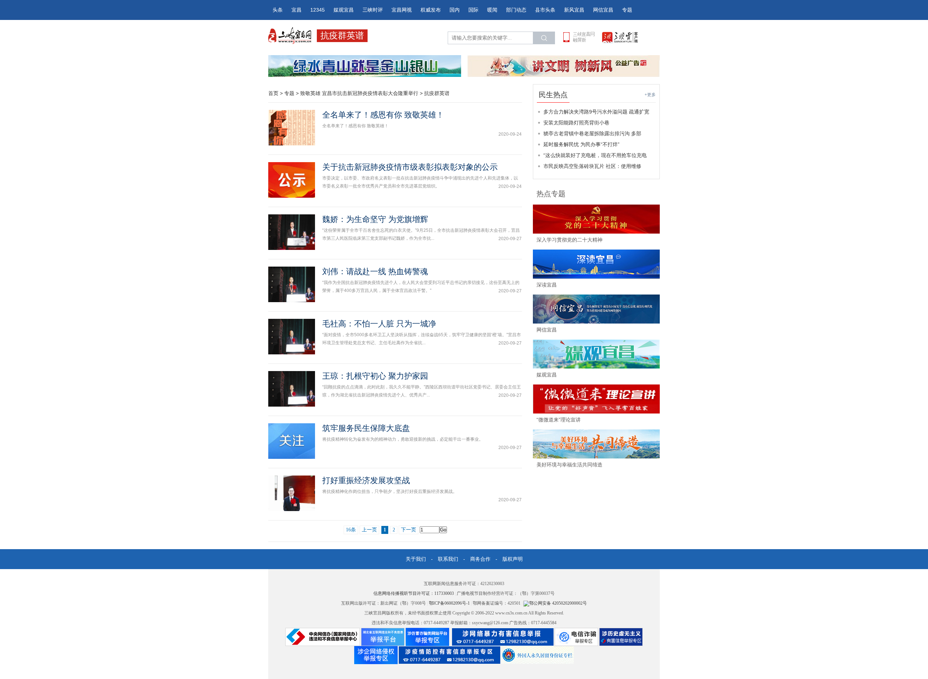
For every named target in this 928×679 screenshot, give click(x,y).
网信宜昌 (603, 10)
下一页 (408, 529)
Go (443, 529)
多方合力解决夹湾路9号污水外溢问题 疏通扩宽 (596, 112)
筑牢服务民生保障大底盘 (366, 428)
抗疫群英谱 (437, 93)
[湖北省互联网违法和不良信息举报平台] (383, 636)
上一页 (369, 529)
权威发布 (430, 10)
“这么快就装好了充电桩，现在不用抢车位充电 (595, 155)
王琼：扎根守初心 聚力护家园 (375, 375)
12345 (317, 10)
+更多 (650, 94)
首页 (273, 93)
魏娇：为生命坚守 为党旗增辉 (375, 219)
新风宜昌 (574, 10)
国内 (455, 10)
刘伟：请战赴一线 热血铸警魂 (375, 271)
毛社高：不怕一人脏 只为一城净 (379, 323)
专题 (627, 10)
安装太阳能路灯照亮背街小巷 (576, 122)
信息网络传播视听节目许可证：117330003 (414, 593)
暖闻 (492, 10)
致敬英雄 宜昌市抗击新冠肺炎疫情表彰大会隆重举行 (359, 93)
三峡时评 (372, 10)
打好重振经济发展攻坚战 (366, 480)
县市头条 (545, 10)
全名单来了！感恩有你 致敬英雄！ (383, 114)
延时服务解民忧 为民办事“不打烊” (581, 144)
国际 (473, 10)
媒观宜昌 (344, 10)
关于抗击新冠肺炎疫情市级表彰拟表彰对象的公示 (410, 167)
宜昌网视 (402, 10)
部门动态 (516, 10)
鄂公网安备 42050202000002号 (558, 603)
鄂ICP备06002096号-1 (450, 603)
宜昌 (296, 10)
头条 (278, 10)
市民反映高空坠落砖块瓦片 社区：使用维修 (592, 166)
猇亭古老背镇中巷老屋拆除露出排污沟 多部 (592, 133)
